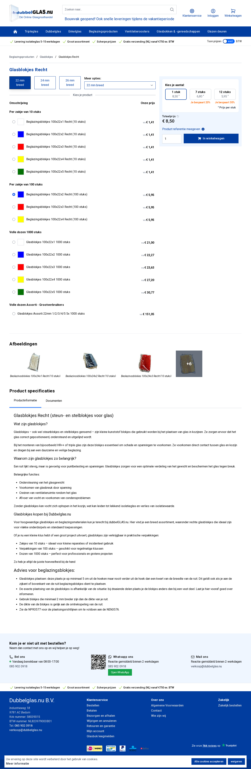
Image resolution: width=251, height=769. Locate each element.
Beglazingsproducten (103, 31)
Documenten (54, 400)
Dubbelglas (53, 31)
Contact (156, 710)
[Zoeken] (172, 9)
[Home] (15, 31)
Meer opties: (92, 78)
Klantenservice (97, 700)
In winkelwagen (214, 138)
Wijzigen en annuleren (101, 721)
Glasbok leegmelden (100, 736)
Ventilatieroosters (137, 31)
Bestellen (93, 705)
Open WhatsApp (120, 672)
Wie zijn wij (158, 715)
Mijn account (95, 731)
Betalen (92, 710)
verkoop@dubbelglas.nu (206, 666)
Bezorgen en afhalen (101, 715)
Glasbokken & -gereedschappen (178, 31)
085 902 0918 (18, 666)
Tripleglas (31, 31)
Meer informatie (17, 763)
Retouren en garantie (101, 726)
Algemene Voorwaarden (167, 705)
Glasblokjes (46, 56)
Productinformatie (25, 400)
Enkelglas (75, 31)
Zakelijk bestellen (230, 705)
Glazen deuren (217, 31)
